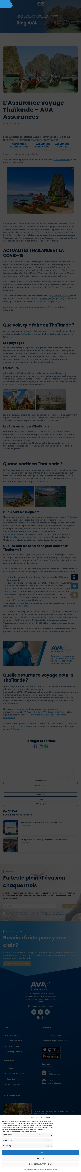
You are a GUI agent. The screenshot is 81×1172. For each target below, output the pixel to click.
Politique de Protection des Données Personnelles (40, 1169)
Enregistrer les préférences (40, 1164)
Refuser (40, 1158)
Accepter (40, 1152)
